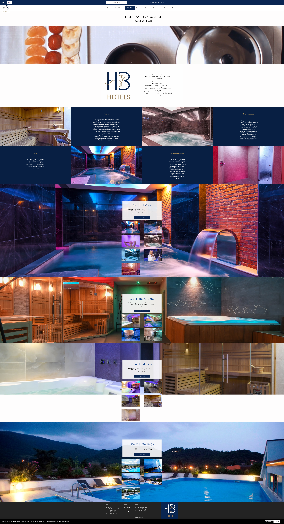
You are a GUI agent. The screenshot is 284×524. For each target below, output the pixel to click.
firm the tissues (173, 164)
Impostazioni (269, 521)
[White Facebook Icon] (129, 511)
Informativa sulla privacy (64, 521)
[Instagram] (125, 511)
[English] (9, 2)
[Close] (282, 521)
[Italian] (4, 2)
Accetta (277, 521)
